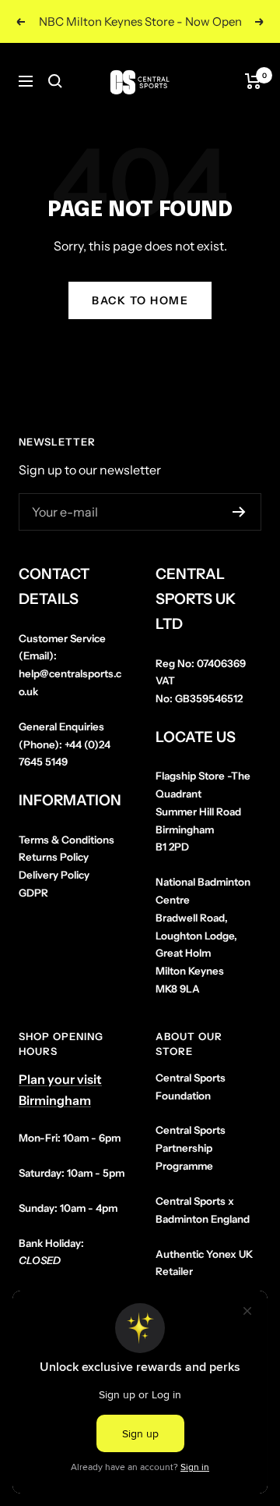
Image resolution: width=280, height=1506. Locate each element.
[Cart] (253, 81)
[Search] (55, 81)
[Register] (239, 511)
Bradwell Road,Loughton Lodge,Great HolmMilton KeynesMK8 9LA (203, 935)
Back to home (140, 300)
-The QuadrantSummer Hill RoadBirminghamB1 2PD (203, 811)
